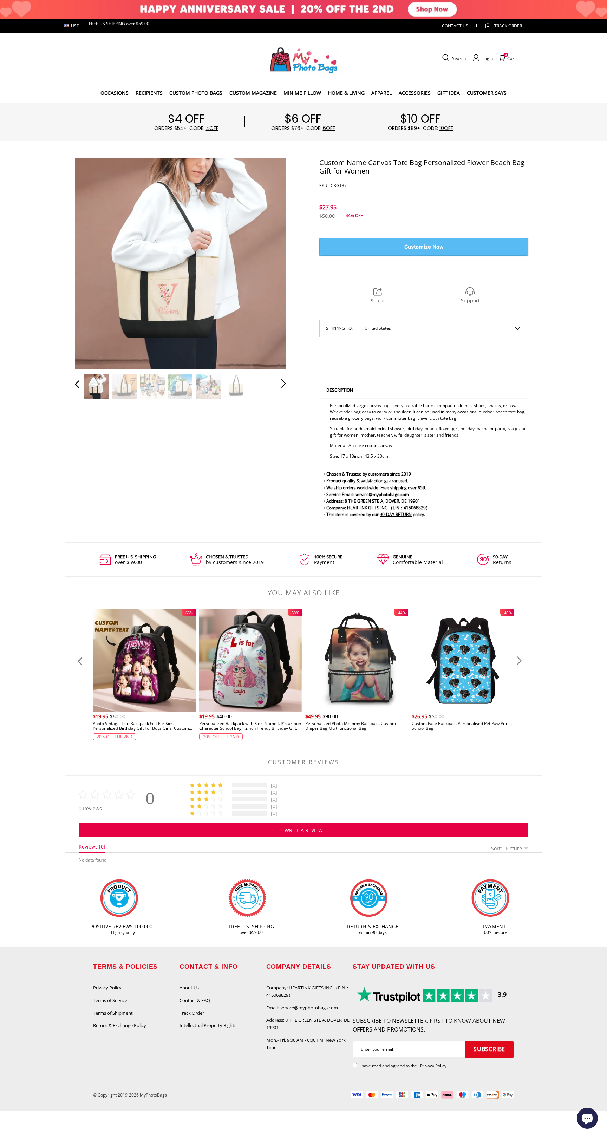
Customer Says (487, 93)
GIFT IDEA (448, 93)
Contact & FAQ (195, 1000)
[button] (91, 262)
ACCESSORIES (415, 93)
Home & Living (346, 93)
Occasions (114, 93)
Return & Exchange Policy (119, 1025)
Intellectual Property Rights (208, 1025)
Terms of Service (110, 1000)
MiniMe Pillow (302, 93)
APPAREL (381, 93)
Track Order (508, 26)
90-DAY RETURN (396, 514)
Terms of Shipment (113, 1013)
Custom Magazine (253, 93)
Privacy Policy (107, 987)
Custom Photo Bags (195, 93)
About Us (189, 987)
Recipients (149, 93)
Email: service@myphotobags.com (302, 1007)
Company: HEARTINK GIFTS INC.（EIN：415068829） (308, 991)
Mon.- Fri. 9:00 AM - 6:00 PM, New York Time (306, 1043)
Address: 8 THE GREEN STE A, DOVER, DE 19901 (308, 1023)
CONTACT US (455, 26)
